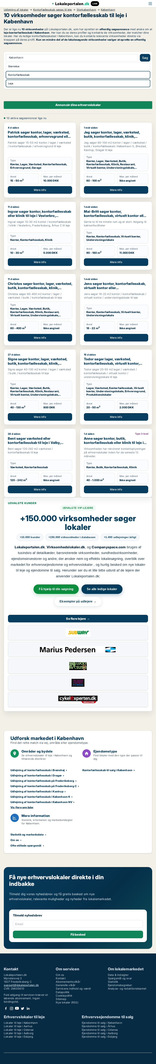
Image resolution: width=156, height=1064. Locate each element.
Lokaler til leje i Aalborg (18, 1033)
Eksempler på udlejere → (78, 601)
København (108, 9)
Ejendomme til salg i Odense (100, 1029)
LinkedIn (28, 1008)
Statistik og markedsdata (27, 834)
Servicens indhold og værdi (73, 988)
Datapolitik (62, 992)
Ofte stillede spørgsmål (25, 845)
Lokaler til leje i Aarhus (18, 1026)
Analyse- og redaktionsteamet (127, 988)
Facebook (6, 1008)
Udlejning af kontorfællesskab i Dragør (36, 775)
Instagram (11, 1008)
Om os (14, 840)
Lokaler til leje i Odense (18, 1029)
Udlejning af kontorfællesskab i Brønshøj (37, 770)
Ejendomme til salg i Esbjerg (100, 1036)
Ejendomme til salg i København (102, 1022)
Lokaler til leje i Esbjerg (18, 1036)
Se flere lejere (78, 619)
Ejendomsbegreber (120, 985)
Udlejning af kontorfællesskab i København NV (41, 802)
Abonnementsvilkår (68, 981)
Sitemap (61, 999)
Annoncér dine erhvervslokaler (78, 105)
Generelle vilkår (65, 985)
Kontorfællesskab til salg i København (107, 770)
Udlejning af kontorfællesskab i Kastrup (37, 791)
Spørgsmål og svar (120, 978)
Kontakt (60, 978)
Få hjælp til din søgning (56, 589)
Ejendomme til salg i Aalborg (100, 1033)
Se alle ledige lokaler (102, 589)
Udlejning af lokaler (16, 9)
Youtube (17, 1008)
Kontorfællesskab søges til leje (52, 9)
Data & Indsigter (118, 974)
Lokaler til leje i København (21, 1022)
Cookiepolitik (64, 995)
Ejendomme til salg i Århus (98, 1026)
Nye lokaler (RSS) (67, 1002)
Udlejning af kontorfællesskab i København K (40, 796)
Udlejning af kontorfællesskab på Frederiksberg (42, 780)
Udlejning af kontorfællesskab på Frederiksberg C (43, 786)
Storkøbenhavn (86, 9)
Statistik (113, 981)
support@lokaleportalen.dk (21, 985)
